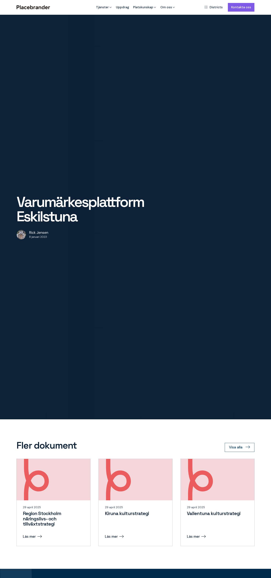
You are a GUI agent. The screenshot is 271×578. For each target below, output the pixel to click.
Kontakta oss (241, 7)
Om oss (166, 7)
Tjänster (102, 7)
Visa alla (235, 447)
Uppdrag (122, 7)
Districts (216, 7)
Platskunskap (143, 7)
